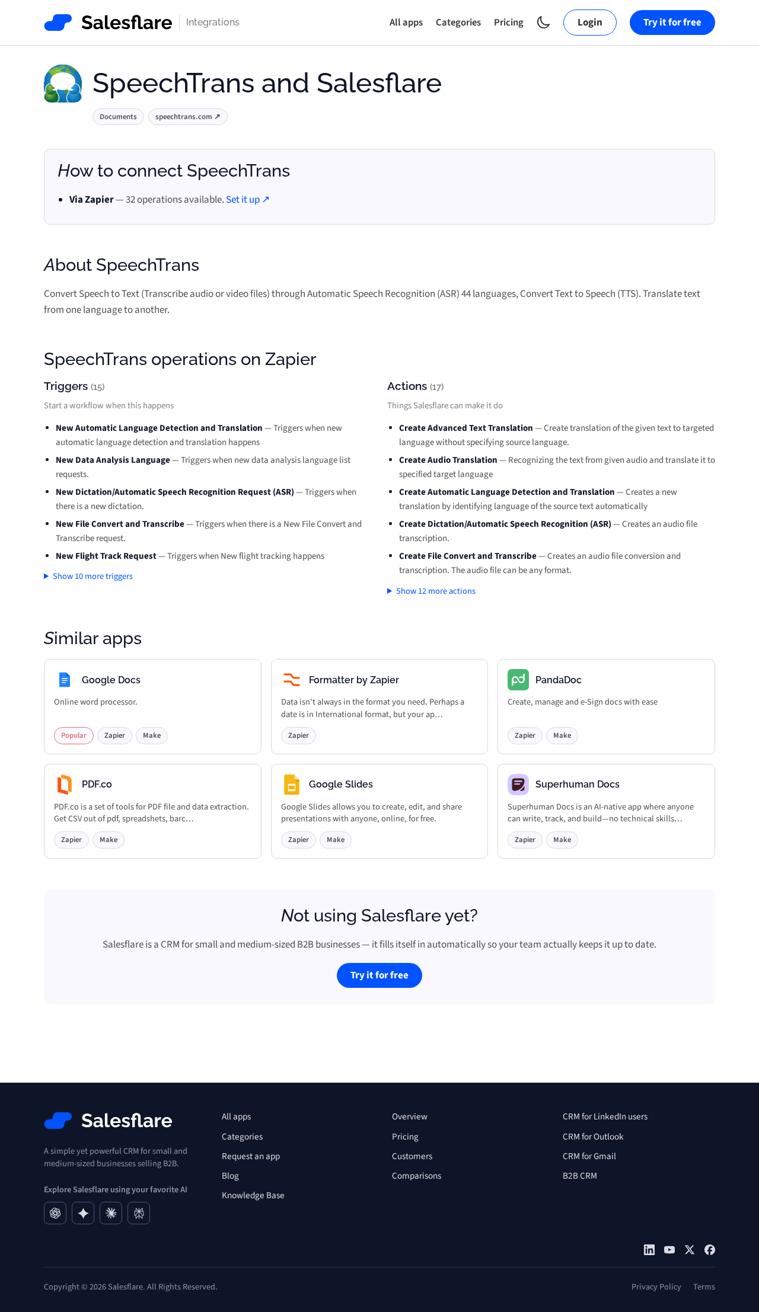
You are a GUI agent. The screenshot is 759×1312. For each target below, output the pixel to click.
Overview (410, 1116)
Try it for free (672, 22)
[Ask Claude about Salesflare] (111, 1213)
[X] (689, 1249)
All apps (406, 22)
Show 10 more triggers (93, 576)
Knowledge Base (253, 1195)
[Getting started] (669, 1249)
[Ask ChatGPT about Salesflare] (55, 1213)
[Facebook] (709, 1249)
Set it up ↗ (248, 200)
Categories (458, 22)
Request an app (251, 1156)
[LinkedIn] (649, 1249)
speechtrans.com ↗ (188, 116)
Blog (230, 1175)
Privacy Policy (656, 1287)
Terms (704, 1287)
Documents (118, 116)
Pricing (509, 22)
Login (590, 22)
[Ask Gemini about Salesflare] (83, 1213)
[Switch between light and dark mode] (543, 22)
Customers (412, 1156)
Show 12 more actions (436, 591)
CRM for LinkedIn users (605, 1116)
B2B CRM (580, 1175)
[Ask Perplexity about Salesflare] (138, 1213)
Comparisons (416, 1175)
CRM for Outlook (593, 1136)
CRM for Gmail (589, 1156)
